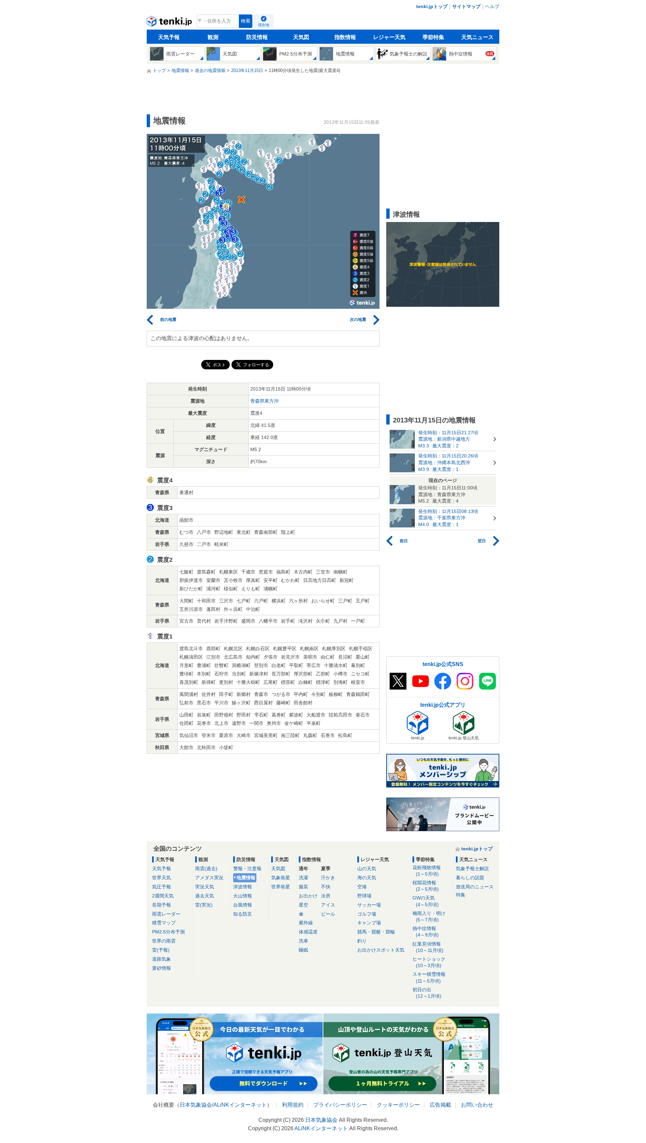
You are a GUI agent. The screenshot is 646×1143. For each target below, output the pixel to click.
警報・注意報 (247, 868)
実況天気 (204, 886)
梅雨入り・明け (428, 916)
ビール (328, 914)
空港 (362, 886)
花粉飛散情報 (426, 871)
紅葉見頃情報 (427, 947)
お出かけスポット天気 (380, 950)
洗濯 (303, 877)
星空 (303, 905)
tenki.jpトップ (431, 6)
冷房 (325, 895)
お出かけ (308, 895)
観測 (213, 37)
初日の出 (426, 993)
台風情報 (242, 905)
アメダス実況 (209, 877)
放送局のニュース (475, 886)
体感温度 (308, 931)
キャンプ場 (369, 922)
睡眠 (303, 950)
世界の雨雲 (164, 941)
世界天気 (161, 877)
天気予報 (169, 37)
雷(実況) (204, 905)
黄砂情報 (161, 968)
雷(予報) (161, 950)
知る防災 (242, 914)
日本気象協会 (196, 1105)
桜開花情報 (425, 886)
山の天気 (366, 868)
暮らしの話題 (470, 877)
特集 (460, 894)
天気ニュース (477, 37)
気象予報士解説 (472, 868)
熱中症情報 (425, 931)
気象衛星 (280, 877)
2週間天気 (163, 895)
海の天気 (366, 877)
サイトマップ (466, 6)
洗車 (303, 941)
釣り (362, 941)
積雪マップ (164, 922)
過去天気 (204, 895)
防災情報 (257, 37)
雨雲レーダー (166, 914)
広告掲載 (440, 1105)
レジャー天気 (389, 37)
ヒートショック (428, 962)
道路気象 (161, 959)
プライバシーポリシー (340, 1105)
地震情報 (246, 877)
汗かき (328, 877)
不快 (325, 886)
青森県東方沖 (264, 401)
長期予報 (161, 905)
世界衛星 (280, 886)
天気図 (301, 37)
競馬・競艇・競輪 (376, 931)
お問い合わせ (477, 1105)
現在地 (263, 25)
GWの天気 (425, 901)
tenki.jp (170, 22)
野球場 (364, 895)
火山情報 (242, 895)
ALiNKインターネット (240, 1105)
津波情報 (242, 886)
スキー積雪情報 (428, 977)
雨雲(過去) (206, 868)
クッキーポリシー (398, 1105)
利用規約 (292, 1105)
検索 (245, 21)
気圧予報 (161, 886)
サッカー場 (369, 905)
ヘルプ (492, 6)
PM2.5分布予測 (168, 931)
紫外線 (306, 922)
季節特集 (433, 37)
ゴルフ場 (366, 914)
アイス (328, 905)
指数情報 (345, 37)
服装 (303, 886)
